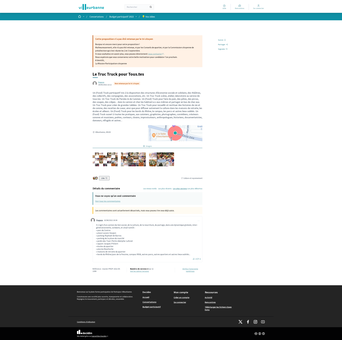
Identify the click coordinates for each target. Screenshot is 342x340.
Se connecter (180, 302)
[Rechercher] (151, 6)
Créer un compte (181, 297)
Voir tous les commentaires (107, 201)
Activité (208, 297)
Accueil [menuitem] (146, 297)
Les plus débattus (194, 188)
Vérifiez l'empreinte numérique (190, 270)
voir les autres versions (139, 271)
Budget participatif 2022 (121, 16)
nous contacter (156, 53)
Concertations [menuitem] (149, 302)
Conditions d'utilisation (86, 322)
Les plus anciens (180, 188)
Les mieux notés (150, 188)
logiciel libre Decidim (100, 336)
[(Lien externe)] (105, 159)
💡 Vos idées (148, 16)
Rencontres (210, 302)
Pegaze (101, 82)
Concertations (97, 16)
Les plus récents (165, 188)
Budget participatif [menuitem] (152, 306)
